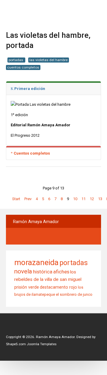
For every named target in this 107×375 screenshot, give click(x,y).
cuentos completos (23, 67)
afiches (61, 272)
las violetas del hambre (48, 60)
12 (92, 199)
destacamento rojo (58, 287)
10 (75, 199)
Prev (28, 199)
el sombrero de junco (74, 294)
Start (16, 199)
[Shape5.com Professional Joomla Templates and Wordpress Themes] (18, 328)
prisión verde (26, 287)
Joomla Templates (41, 344)
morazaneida (36, 262)
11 (83, 199)
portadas (16, 60)
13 (100, 199)
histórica (42, 272)
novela (23, 271)
